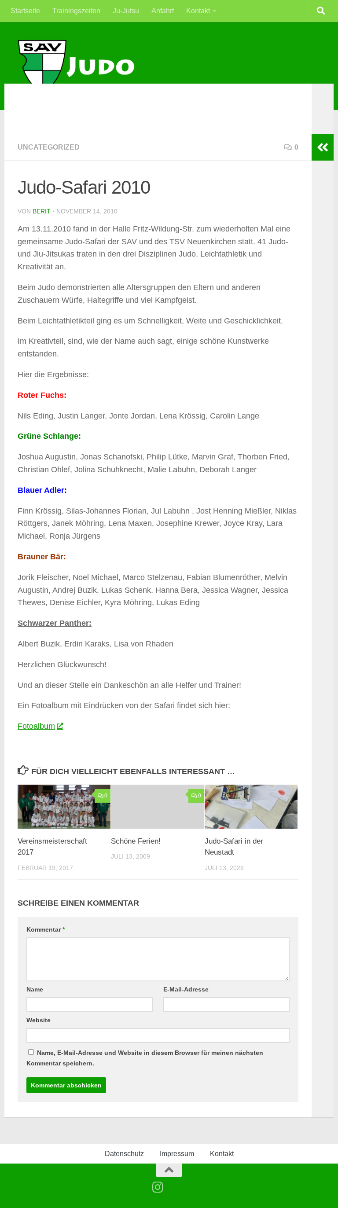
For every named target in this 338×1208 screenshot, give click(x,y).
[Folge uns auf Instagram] (158, 1187)
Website (38, 1020)
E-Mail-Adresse (186, 989)
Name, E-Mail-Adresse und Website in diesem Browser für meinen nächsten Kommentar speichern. (144, 1058)
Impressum (177, 1153)
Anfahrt (162, 11)
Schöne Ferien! (136, 841)
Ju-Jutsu (126, 11)
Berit (42, 211)
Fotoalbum (36, 726)
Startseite (25, 11)
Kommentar (45, 929)
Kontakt (198, 11)
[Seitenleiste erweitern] (323, 147)
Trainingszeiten (76, 11)
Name (34, 989)
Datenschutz (124, 1153)
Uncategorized (49, 147)
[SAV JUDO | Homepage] (77, 67)
